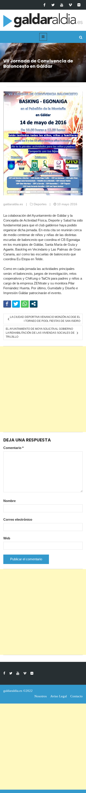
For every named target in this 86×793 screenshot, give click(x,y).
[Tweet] (16, 303)
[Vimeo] (70, 5)
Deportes (40, 204)
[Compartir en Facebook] (7, 303)
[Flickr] (79, 5)
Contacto (76, 696)
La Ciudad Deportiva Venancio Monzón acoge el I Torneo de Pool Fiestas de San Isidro (45, 318)
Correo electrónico (17, 519)
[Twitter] (53, 5)
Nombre (9, 501)
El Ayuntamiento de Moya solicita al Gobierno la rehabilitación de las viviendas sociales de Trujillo (40, 332)
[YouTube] (61, 5)
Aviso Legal (58, 696)
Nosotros (40, 696)
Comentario (13, 448)
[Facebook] (44, 5)
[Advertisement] (43, 389)
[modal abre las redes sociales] (33, 303)
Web (6, 538)
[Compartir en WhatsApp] (25, 303)
